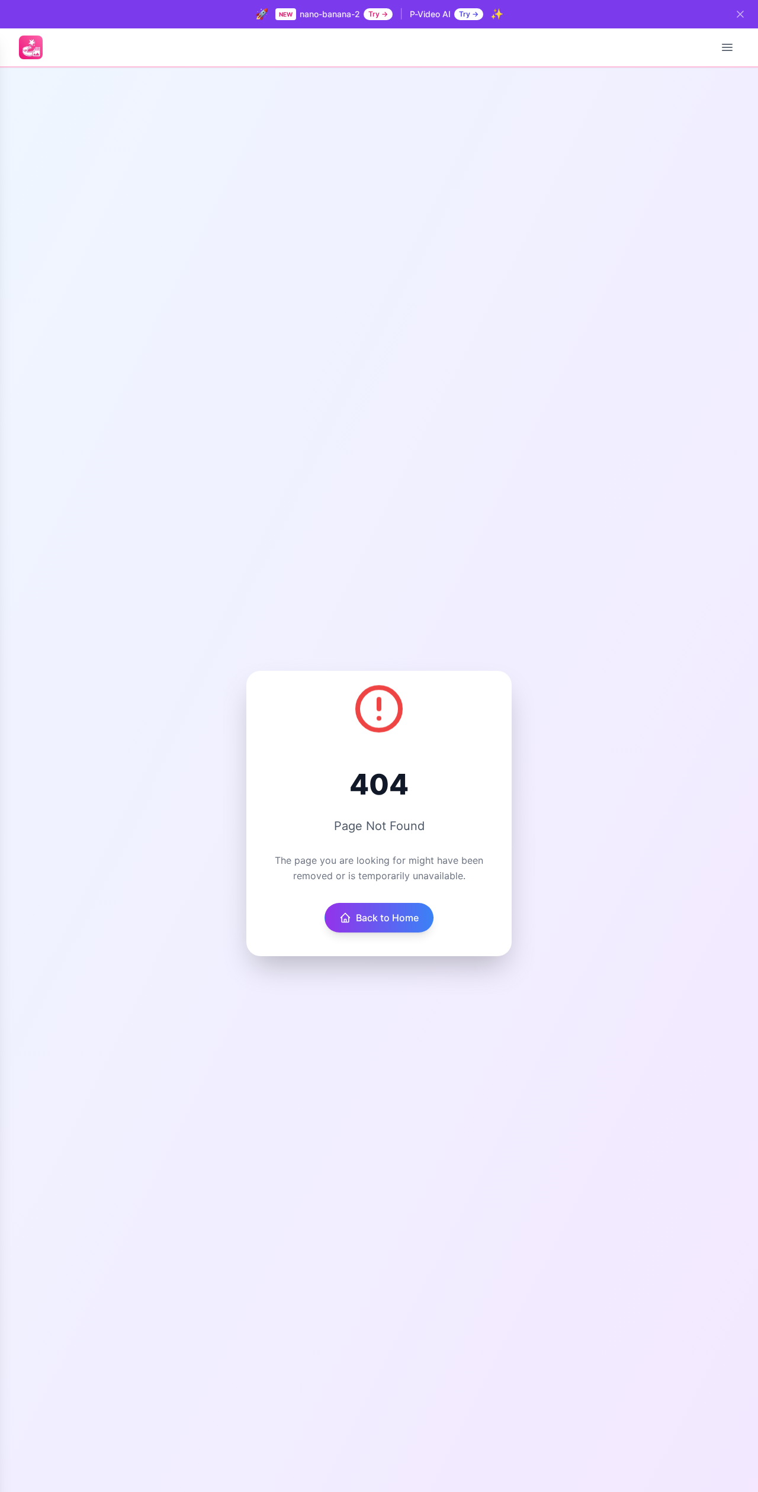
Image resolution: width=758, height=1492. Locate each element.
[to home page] (31, 47)
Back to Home (387, 918)
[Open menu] (727, 47)
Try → (378, 13)
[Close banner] (740, 14)
